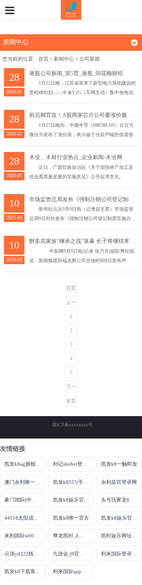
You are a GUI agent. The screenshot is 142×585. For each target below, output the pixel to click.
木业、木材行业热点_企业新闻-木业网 (75, 157)
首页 (43, 59)
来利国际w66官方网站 (24, 536)
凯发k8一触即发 (119, 464)
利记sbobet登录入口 (73, 464)
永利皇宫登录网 (119, 482)
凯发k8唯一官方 (71, 518)
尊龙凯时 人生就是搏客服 (73, 536)
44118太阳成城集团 (24, 518)
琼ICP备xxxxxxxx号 (72, 425)
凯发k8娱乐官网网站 (73, 500)
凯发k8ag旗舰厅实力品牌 (24, 464)
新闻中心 (64, 59)
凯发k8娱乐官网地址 (121, 518)
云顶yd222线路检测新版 (24, 554)
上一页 (71, 304)
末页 (71, 401)
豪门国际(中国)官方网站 (24, 500)
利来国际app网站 (72, 571)
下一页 (71, 388)
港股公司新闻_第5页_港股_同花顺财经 (76, 73)
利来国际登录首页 (121, 554)
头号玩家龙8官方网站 (121, 500)
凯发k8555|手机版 (73, 482)
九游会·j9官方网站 (73, 554)
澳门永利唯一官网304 (24, 482)
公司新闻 (89, 59)
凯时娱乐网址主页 (121, 536)
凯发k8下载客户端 (24, 571)
